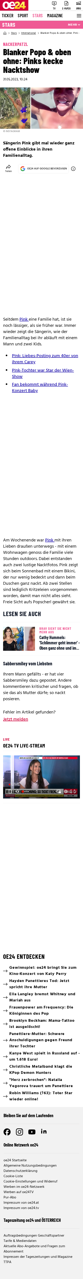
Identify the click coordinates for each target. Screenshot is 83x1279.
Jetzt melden (15, 719)
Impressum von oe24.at (21, 1203)
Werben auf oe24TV (19, 1192)
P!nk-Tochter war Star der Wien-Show (43, 373)
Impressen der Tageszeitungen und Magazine (38, 1257)
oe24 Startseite (15, 1160)
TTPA (7, 1262)
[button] (10, 791)
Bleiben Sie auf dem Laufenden (28, 1115)
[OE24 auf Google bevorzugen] (73, 168)
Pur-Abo (10, 1197)
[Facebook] (7, 1131)
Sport (23, 15)
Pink (24, 319)
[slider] (26, 791)
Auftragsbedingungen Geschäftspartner (34, 1236)
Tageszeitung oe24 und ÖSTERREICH (32, 1220)
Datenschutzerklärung (20, 1171)
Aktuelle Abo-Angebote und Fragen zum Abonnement (34, 1248)
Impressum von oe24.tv (21, 1208)
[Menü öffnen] (78, 15)
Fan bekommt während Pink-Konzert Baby (40, 387)
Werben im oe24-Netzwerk (24, 1187)
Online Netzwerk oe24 (21, 1144)
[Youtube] (31, 1131)
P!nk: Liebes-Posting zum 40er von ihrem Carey (45, 359)
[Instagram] (19, 1131)
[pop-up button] (65, 791)
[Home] (5, 33)
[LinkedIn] (44, 1131)
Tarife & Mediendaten (20, 1241)
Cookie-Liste (13, 1176)
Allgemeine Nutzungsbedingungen (30, 1166)
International (28, 33)
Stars (38, 15)
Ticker (7, 15)
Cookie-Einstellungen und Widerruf (30, 1181)
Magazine (55, 15)
